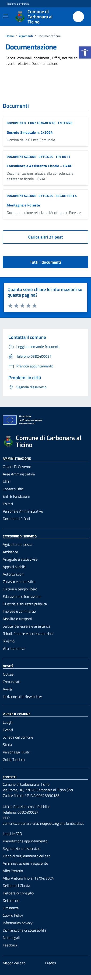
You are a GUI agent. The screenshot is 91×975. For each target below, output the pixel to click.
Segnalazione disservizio (21, 848)
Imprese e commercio (19, 611)
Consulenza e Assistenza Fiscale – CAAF (39, 166)
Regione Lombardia (18, 4)
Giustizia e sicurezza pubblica (25, 604)
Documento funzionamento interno (40, 123)
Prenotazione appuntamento (25, 841)
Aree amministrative (19, 474)
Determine (11, 900)
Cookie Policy (13, 915)
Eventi (8, 730)
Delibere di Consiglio (18, 893)
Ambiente (10, 552)
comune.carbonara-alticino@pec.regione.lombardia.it (43, 823)
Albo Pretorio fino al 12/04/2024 (28, 878)
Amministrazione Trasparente (25, 863)
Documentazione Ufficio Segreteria (42, 195)
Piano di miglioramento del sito (26, 856)
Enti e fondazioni (16, 496)
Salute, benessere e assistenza (26, 626)
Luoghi (8, 722)
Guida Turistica (14, 759)
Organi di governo (17, 466)
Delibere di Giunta (16, 885)
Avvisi (7, 689)
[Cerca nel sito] (78, 16)
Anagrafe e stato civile (20, 559)
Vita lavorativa (14, 648)
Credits (50, 963)
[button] (85, 52)
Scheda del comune (18, 737)
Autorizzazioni (13, 574)
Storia (7, 744)
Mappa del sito (14, 963)
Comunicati (11, 681)
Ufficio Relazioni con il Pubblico (26, 806)
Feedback (10, 945)
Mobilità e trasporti (17, 619)
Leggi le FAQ (12, 833)
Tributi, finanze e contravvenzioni (28, 633)
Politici (8, 504)
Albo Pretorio (13, 871)
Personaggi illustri (16, 752)
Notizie (8, 674)
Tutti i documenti (45, 262)
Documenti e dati (16, 518)
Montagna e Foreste (23, 205)
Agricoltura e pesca (17, 544)
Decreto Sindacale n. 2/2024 (30, 132)
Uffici (6, 481)
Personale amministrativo (23, 511)
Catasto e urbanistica (19, 581)
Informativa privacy (18, 923)
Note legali (11, 937)
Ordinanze (11, 908)
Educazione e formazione (22, 596)
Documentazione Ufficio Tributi (38, 156)
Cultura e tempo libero (20, 589)
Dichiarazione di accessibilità (24, 930)
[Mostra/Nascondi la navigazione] (5, 16)
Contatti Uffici (13, 489)
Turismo (8, 641)
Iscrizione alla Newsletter (22, 696)
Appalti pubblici (14, 566)
